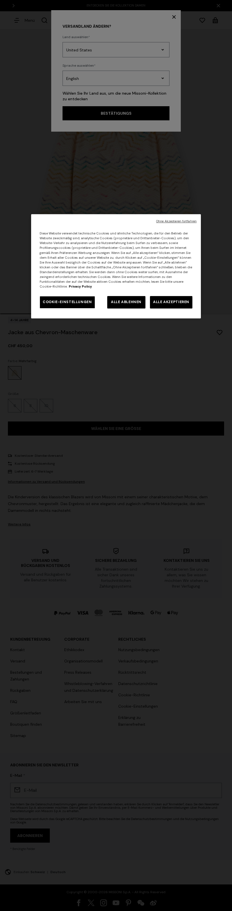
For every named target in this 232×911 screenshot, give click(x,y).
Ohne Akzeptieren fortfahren (176, 221)
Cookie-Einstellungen (67, 302)
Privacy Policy (80, 286)
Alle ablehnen (126, 302)
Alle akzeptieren (171, 302)
